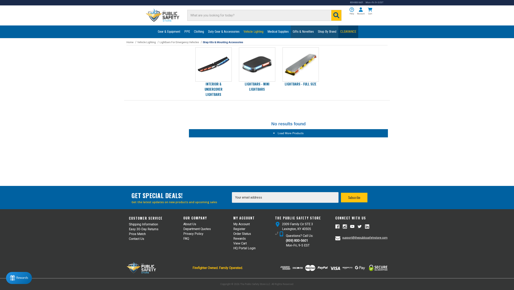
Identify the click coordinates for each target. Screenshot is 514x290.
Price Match (137, 234)
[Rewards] (19, 278)
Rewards (239, 238)
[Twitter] (360, 226)
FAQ (186, 238)
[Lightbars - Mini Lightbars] (257, 64)
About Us (189, 224)
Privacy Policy (193, 234)
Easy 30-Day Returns (143, 229)
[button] (352, 11)
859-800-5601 (356, 2)
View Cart (240, 243)
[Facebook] (337, 226)
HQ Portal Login (244, 248)
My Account (241, 224)
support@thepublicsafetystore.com (365, 237)
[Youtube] (352, 226)
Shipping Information (143, 224)
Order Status (242, 234)
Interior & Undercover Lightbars (213, 89)
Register (239, 229)
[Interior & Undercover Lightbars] (214, 64)
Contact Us (136, 239)
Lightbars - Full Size (300, 84)
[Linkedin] (367, 226)
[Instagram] (345, 226)
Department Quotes (197, 229)
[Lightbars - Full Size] (301, 64)
